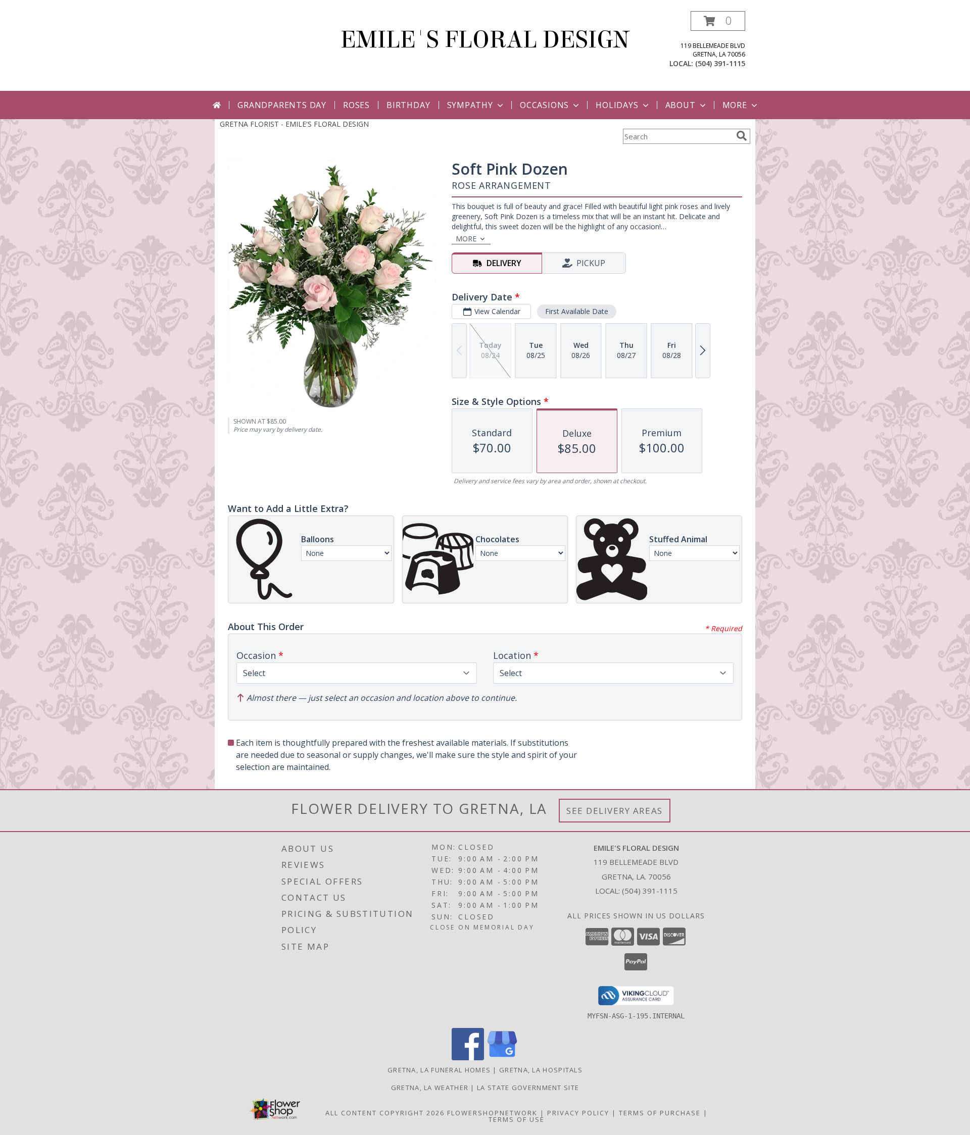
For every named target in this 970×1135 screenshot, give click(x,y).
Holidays (617, 105)
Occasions (544, 105)
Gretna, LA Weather (429, 1087)
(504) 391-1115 (720, 63)
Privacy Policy (578, 1112)
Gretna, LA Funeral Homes (439, 1069)
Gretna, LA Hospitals (541, 1069)
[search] (742, 135)
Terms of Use (517, 1119)
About (680, 105)
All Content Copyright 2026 (385, 1112)
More (734, 105)
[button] (718, 21)
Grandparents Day (281, 105)
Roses (356, 105)
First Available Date (576, 311)
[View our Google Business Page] (502, 1057)
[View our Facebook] (468, 1057)
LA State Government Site (528, 1087)
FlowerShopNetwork (492, 1112)
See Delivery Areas (614, 810)
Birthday (408, 105)
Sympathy (470, 105)
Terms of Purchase (660, 1112)
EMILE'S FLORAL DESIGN (485, 40)
